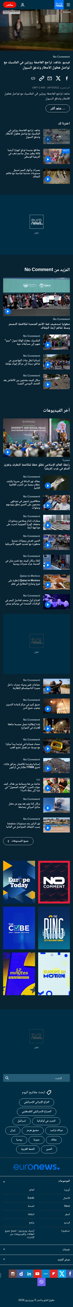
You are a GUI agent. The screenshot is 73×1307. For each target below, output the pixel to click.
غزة (38, 779)
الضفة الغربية (28, 1149)
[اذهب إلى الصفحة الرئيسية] (59, 4)
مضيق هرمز (33, 1130)
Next (67, 1206)
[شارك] (50, 78)
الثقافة (31, 1214)
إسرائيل (22, 1121)
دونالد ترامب (56, 1130)
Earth (31, 1198)
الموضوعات (64, 1181)
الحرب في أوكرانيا (46, 1121)
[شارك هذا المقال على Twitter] (58, 78)
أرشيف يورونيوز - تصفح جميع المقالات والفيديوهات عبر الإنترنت (19, 1234)
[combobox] (36, 1078)
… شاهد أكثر (57, 108)
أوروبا (67, 1190)
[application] (36, 30)
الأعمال (66, 1198)
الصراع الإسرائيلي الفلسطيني (36, 1111)
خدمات (66, 1250)
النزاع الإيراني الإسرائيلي (36, 1102)
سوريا (36, 1140)
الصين (49, 1149)
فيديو (67, 1222)
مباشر (9, 4)
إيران (12, 1130)
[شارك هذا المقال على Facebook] (67, 78)
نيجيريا (66, 460)
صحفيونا (65, 1231)
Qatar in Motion (30, 576)
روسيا (19, 1140)
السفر (67, 1214)
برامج (31, 1222)
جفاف (54, 1140)
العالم (31, 1190)
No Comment (61, 319)
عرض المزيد (64, 1260)
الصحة (31, 1206)
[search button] (7, 1078)
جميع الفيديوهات (20, 841)
